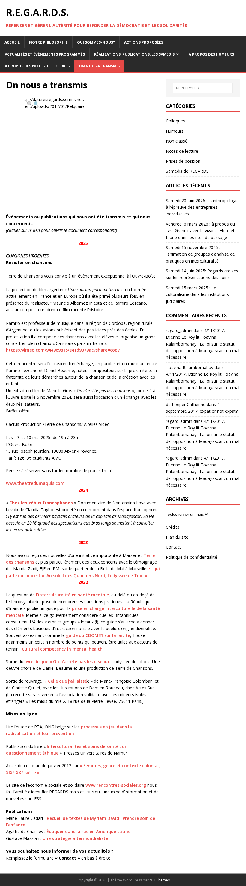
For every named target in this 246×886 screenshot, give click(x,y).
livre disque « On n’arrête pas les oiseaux (67, 661)
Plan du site (177, 537)
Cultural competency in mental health (63, 649)
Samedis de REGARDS (187, 171)
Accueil (12, 42)
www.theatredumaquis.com (35, 483)
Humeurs (175, 131)
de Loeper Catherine (186, 404)
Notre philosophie (48, 42)
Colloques (175, 121)
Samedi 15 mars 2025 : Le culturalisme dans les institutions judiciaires (197, 294)
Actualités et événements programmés (45, 54)
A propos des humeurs (211, 54)
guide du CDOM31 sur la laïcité (98, 635)
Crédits (172, 527)
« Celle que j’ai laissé (65, 681)
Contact (173, 547)
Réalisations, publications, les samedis (134, 54)
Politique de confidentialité (191, 557)
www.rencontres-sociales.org (116, 785)
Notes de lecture (182, 151)
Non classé (177, 141)
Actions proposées (143, 42)
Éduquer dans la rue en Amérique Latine (88, 831)
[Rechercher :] (203, 88)
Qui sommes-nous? (96, 42)
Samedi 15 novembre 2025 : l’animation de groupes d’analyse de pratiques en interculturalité (200, 254)
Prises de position (183, 161)
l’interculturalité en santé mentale (72, 595)
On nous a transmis (99, 66)
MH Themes (160, 880)
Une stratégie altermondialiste (75, 838)
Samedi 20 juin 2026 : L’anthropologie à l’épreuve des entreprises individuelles (202, 207)
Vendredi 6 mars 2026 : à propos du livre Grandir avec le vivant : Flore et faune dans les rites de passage (200, 230)
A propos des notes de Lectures (37, 66)
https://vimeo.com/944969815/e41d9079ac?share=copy (63, 350)
